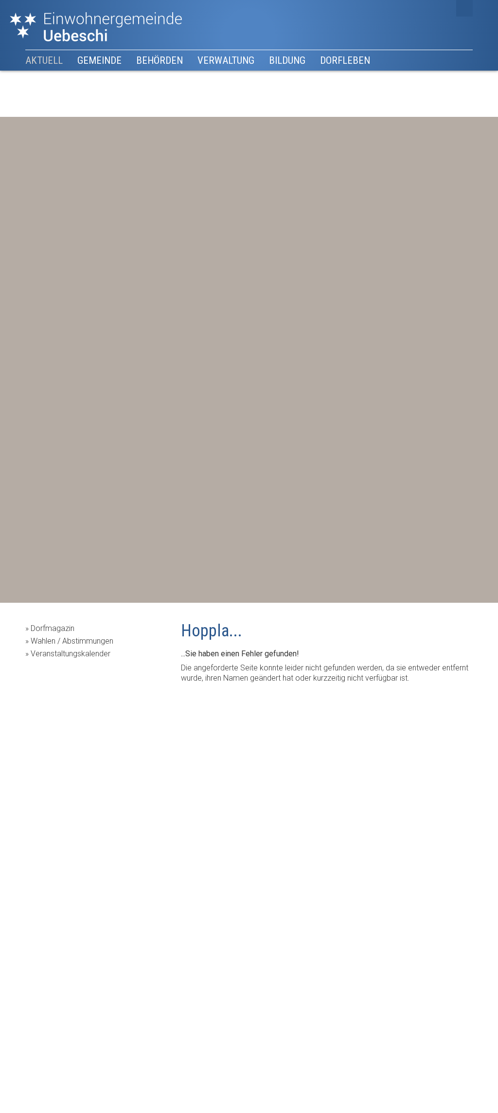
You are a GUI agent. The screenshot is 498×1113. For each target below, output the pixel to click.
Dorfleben (345, 60)
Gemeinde (99, 60)
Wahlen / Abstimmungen (72, 641)
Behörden (159, 60)
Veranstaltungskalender (70, 653)
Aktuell (44, 60)
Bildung (287, 60)
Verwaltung (225, 60)
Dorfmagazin (52, 628)
